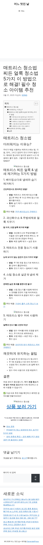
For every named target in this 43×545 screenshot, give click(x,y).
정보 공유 (10, 426)
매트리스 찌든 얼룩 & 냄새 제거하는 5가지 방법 (23, 113)
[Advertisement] (21, 36)
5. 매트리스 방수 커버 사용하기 (20, 126)
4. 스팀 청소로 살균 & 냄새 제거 (20, 124)
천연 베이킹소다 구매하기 (26, 212)
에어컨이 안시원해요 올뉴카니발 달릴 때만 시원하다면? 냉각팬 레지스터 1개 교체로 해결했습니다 (21, 502)
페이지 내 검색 (9, 472)
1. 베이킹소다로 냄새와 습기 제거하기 (22, 117)
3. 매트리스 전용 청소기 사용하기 (21, 121)
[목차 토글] (34, 104)
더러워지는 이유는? (15, 109)
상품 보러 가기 (21, 406)
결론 (10, 131)
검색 (35, 478)
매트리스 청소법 (12, 107)
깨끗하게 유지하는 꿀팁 (17, 128)
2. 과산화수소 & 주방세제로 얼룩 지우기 (23, 119)
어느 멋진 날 (21, 3)
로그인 (24, 458)
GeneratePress (33, 541)
